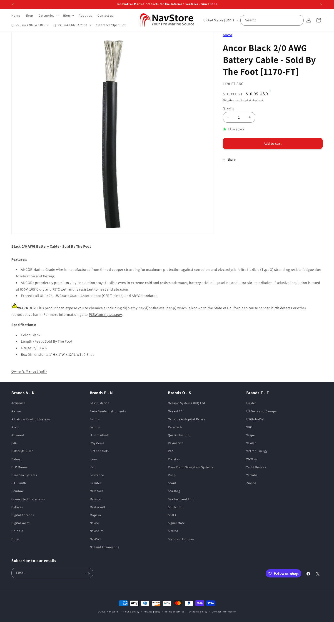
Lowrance (97, 475)
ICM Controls (99, 451)
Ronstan (174, 459)
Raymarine (175, 443)
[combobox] (272, 20)
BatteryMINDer (22, 451)
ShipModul (176, 507)
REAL (171, 451)
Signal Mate (176, 523)
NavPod (95, 539)
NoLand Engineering (105, 547)
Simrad (173, 531)
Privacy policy (152, 611)
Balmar (16, 459)
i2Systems (97, 443)
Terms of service (174, 611)
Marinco (95, 499)
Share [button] (231, 159)
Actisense (18, 403)
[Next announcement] (321, 4)
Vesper (251, 435)
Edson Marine (100, 403)
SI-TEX (172, 515)
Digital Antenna (22, 515)
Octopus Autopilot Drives (186, 419)
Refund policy (131, 611)
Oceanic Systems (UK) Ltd (186, 403)
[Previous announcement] (13, 4)
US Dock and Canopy (261, 411)
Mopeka (95, 515)
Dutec (15, 539)
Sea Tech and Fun (181, 499)
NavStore (112, 611)
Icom (93, 459)
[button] (48, 15)
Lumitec (96, 483)
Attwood (17, 435)
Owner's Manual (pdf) (29, 371)
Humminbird (99, 435)
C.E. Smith (18, 483)
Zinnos (251, 483)
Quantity (228, 108)
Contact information (224, 611)
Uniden (251, 403)
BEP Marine (19, 467)
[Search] (298, 20)
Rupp (172, 475)
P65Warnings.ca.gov (105, 314)
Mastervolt (97, 507)
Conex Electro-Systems (28, 499)
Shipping (228, 100)
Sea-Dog (174, 491)
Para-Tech (175, 427)
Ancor (227, 34)
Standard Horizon (181, 539)
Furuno (95, 419)
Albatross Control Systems (31, 419)
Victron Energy (256, 451)
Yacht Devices (256, 467)
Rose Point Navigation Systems (190, 467)
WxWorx (252, 459)
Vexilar (251, 443)
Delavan (17, 507)
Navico (95, 523)
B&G (14, 443)
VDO (249, 427)
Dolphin (17, 531)
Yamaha (252, 475)
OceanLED (175, 411)
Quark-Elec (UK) (179, 435)
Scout (172, 483)
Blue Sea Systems (24, 475)
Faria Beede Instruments (108, 411)
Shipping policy (198, 611)
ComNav (17, 491)
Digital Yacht (20, 523)
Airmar (16, 411)
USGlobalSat (255, 419)
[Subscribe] (88, 573)
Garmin (95, 427)
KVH (93, 467)
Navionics (97, 531)
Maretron (96, 491)
